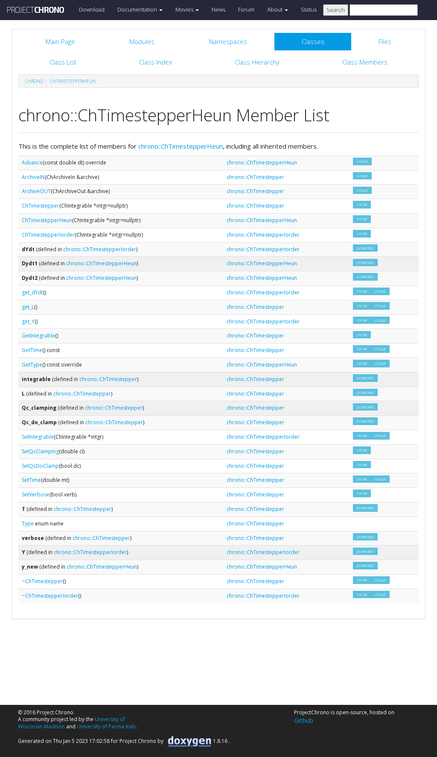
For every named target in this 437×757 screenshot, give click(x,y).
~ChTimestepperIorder (50, 595)
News (218, 9)
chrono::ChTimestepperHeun (180, 146)
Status (309, 9)
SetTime (31, 480)
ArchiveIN (33, 177)
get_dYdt (32, 292)
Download (92, 9)
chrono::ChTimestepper (255, 177)
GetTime (32, 350)
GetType (32, 364)
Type (28, 523)
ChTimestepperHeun (73, 81)
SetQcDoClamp (40, 465)
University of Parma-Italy (106, 726)
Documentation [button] (137, 9)
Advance (32, 162)
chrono (34, 81)
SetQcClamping (40, 451)
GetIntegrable (38, 335)
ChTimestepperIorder (48, 234)
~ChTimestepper (42, 581)
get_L (28, 307)
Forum (246, 9)
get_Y (28, 321)
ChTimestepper (40, 205)
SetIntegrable (38, 436)
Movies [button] (185, 9)
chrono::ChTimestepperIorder (263, 234)
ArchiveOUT (36, 191)
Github (303, 720)
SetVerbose (36, 494)
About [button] (275, 9)
